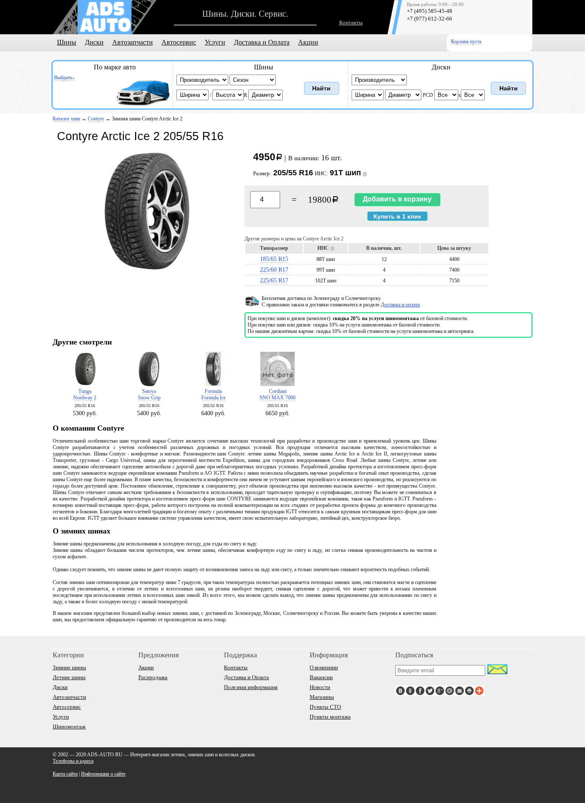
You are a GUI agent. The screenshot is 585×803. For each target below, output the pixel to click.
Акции (308, 42)
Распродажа (152, 677)
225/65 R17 (274, 280)
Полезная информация (251, 687)
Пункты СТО (325, 707)
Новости (320, 687)
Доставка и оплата (400, 305)
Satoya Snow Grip (149, 394)
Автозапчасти (132, 42)
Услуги (215, 42)
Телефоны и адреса (73, 761)
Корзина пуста (466, 42)
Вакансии (321, 677)
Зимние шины (69, 667)
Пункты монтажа (330, 716)
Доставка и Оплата (262, 42)
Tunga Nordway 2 (84, 394)
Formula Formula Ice (213, 394)
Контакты (351, 22)
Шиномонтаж (69, 726)
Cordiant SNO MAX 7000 (277, 394)
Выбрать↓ (64, 78)
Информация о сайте (103, 774)
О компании (324, 667)
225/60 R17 (274, 270)
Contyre (96, 119)
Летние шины (69, 677)
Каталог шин (66, 119)
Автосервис (178, 42)
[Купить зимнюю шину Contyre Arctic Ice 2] (147, 270)
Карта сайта (65, 774)
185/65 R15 (274, 259)
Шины (66, 42)
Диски (94, 42)
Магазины (322, 697)
